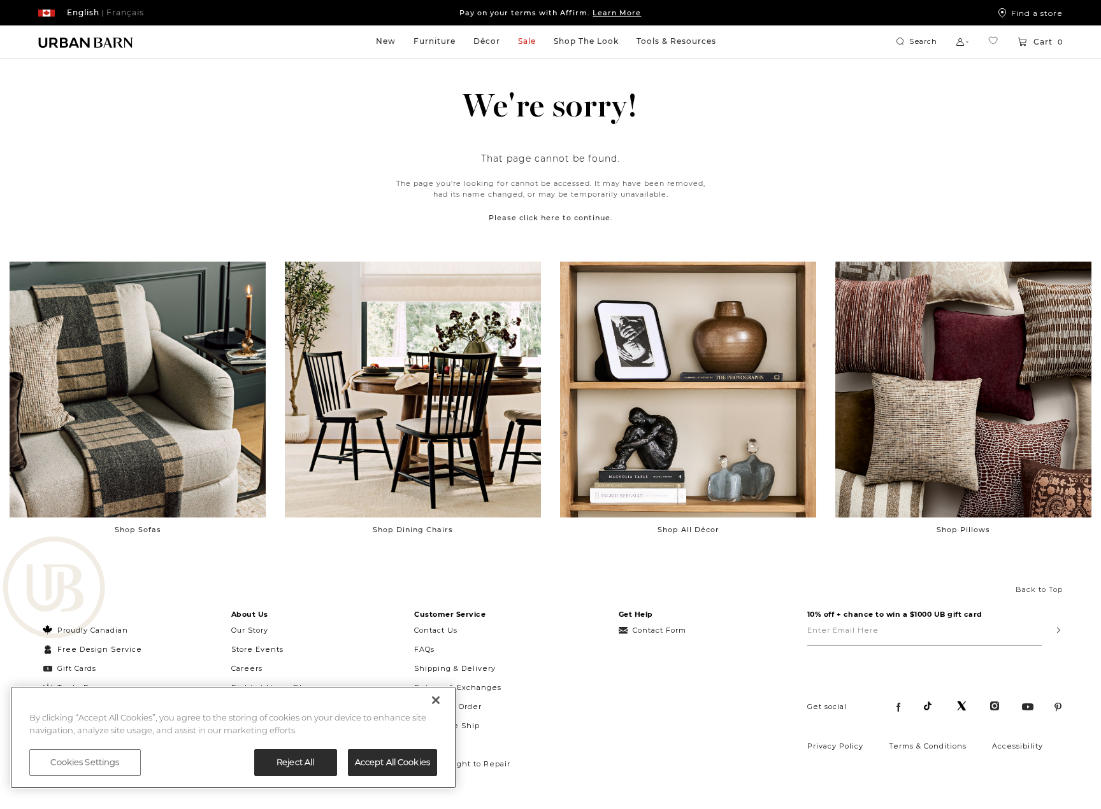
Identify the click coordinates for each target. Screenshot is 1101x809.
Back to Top (1039, 589)
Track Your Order (448, 706)
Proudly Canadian (92, 630)
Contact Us (435, 630)
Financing (435, 744)
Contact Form (659, 630)
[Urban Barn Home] (86, 42)
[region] (233, 737)
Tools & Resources (676, 41)
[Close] (436, 700)
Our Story (249, 630)
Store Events (257, 649)
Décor (486, 41)
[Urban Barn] (54, 589)
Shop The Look (586, 41)
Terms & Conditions (928, 746)
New (386, 41)
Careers (247, 668)
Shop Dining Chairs (413, 529)
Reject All (295, 762)
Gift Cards (76, 668)
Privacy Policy (835, 746)
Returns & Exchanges (457, 687)
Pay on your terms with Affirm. (550, 12)
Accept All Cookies (392, 762)
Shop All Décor (688, 529)
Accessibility (1017, 746)
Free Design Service (92, 649)
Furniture (435, 41)
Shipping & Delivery (455, 668)
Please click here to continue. (551, 217)
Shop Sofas (138, 529)
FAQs (424, 649)
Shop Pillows (963, 529)
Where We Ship (447, 725)
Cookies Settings (84, 762)
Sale (527, 41)
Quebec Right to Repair (462, 763)
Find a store (1037, 13)
